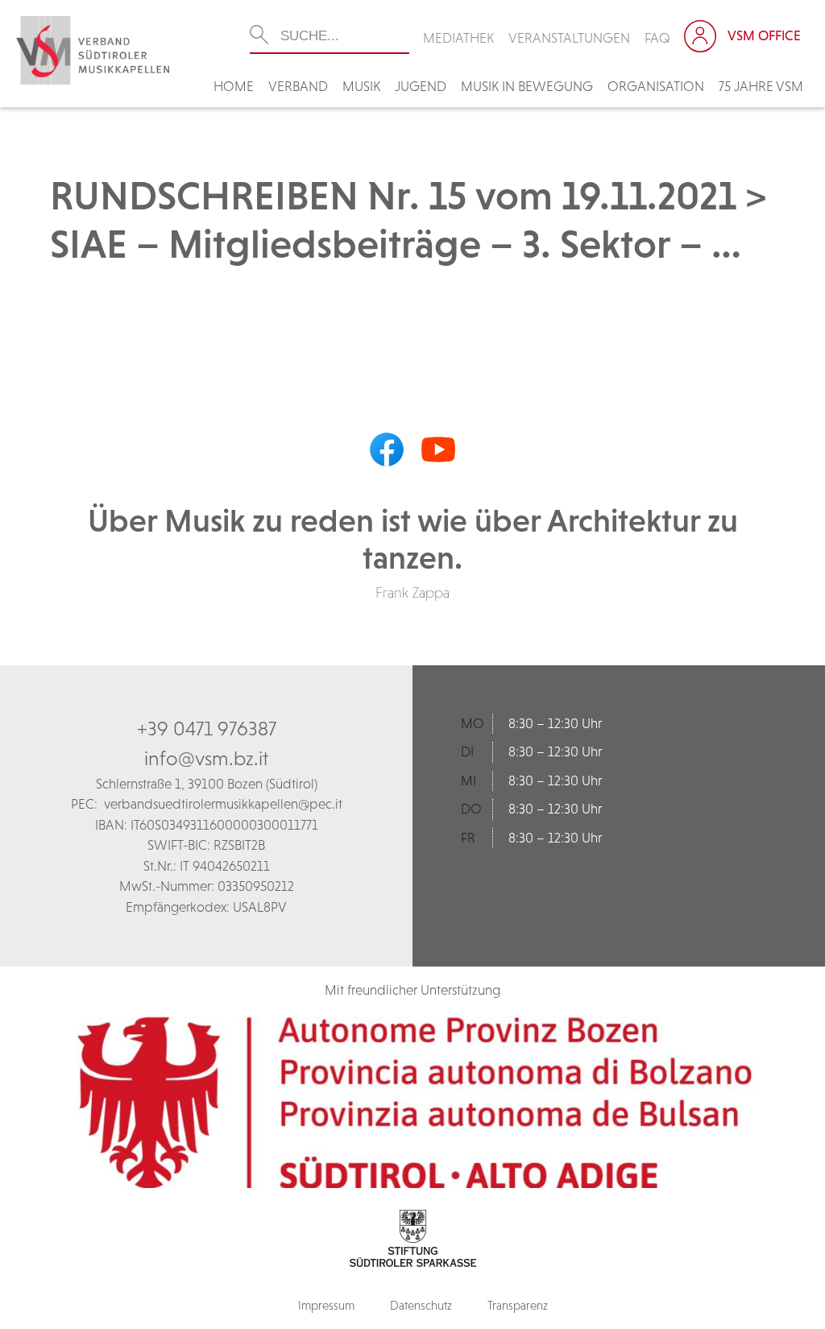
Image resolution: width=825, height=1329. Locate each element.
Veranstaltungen (569, 38)
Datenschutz (421, 1305)
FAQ (657, 38)
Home (234, 86)
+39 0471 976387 (206, 728)
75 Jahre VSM (761, 86)
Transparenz (517, 1305)
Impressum (326, 1305)
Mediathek (458, 38)
